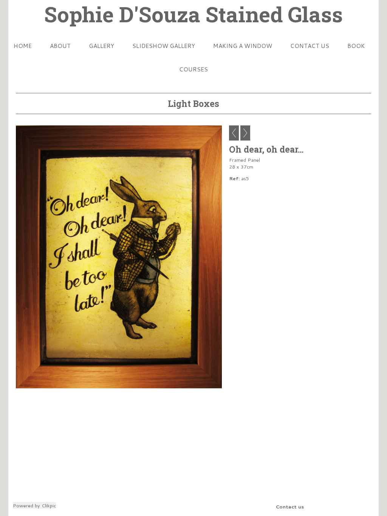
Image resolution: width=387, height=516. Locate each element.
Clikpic (49, 505)
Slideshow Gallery (163, 46)
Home (23, 46)
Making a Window (242, 46)
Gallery (101, 46)
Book (356, 46)
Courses (193, 69)
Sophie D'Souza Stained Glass (193, 14)
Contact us (309, 46)
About (60, 46)
